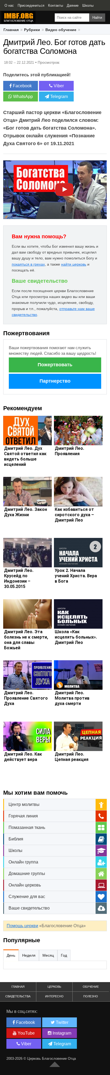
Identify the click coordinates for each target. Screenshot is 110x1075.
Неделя (29, 955)
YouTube (26, 1033)
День (11, 955)
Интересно (54, 996)
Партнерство (55, 381)
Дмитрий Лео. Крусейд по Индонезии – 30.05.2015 (18, 578)
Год (64, 955)
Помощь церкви (22, 925)
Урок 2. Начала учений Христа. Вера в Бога (76, 576)
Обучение (91, 986)
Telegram (58, 96)
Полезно (90, 996)
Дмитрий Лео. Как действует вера (23, 757)
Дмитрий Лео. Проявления (69, 451)
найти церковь (73, 264)
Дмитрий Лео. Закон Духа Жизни (25, 512)
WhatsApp (22, 96)
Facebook (22, 86)
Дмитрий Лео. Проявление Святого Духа (26, 698)
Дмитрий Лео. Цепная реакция (71, 757)
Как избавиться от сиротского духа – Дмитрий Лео (74, 515)
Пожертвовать (55, 364)
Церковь (54, 986)
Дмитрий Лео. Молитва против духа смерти (72, 698)
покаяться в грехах (28, 264)
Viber (58, 86)
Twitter (61, 1022)
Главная (18, 986)
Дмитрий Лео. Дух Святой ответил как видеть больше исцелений (25, 456)
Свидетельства (17, 996)
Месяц (48, 955)
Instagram (61, 1033)
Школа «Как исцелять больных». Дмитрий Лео (76, 637)
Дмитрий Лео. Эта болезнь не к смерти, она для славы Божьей (26, 639)
